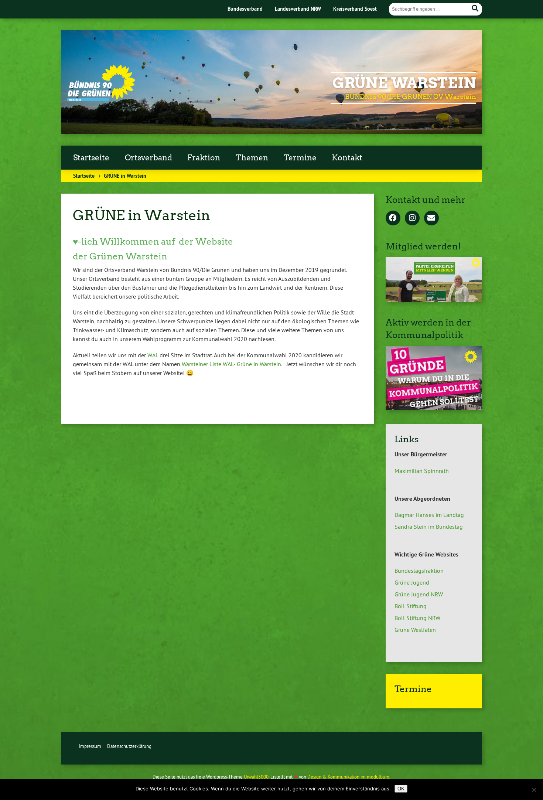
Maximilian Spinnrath (422, 470)
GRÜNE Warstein (404, 83)
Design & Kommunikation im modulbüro (348, 777)
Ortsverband (148, 158)
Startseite (91, 158)
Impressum (90, 746)
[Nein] (533, 789)
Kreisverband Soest (355, 8)
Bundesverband (245, 8)
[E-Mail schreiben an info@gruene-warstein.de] (431, 218)
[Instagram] (412, 218)
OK (400, 789)
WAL (152, 355)
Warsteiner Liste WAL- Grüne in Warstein (231, 364)
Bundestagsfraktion (419, 570)
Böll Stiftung (411, 606)
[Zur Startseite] (101, 99)
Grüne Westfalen (415, 629)
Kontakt (347, 158)
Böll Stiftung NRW (417, 618)
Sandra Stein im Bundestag (429, 526)
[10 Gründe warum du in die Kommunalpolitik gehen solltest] (434, 408)
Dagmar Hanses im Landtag (429, 514)
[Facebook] (393, 218)
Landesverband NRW (298, 8)
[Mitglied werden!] (434, 300)
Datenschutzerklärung (129, 746)
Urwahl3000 (256, 777)
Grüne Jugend (412, 582)
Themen (252, 158)
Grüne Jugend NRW (419, 594)
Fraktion (203, 158)
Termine (300, 158)
